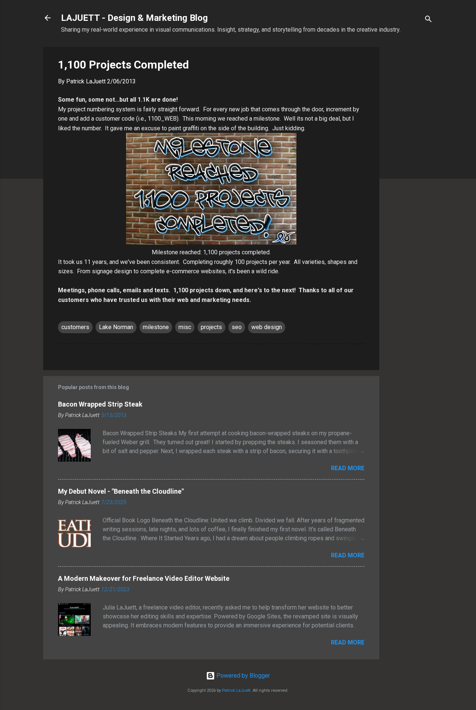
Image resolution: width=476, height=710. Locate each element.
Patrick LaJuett (236, 690)
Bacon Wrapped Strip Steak (100, 404)
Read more (347, 468)
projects (211, 327)
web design (266, 327)
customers (75, 327)
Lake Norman (116, 327)
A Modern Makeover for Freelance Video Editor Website (143, 578)
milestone (156, 327)
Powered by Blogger (242, 675)
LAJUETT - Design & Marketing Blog (134, 18)
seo (237, 327)
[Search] (428, 20)
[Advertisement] (409, 158)
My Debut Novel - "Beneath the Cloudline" (121, 491)
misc (184, 327)
